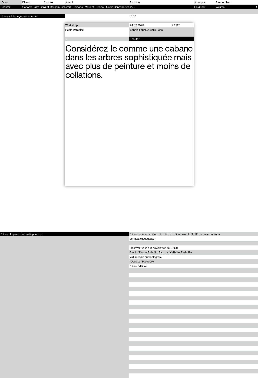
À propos (200, 2)
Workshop (71, 25)
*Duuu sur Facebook (142, 261)
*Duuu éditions (138, 266)
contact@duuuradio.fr (143, 238)
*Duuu (4, 2)
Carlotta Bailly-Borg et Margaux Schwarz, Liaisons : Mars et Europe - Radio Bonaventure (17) (78, 6)
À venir (69, 2)
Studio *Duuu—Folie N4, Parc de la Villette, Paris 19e (161, 252)
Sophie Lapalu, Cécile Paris (146, 29)
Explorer (135, 2)
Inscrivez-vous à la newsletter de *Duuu (154, 247)
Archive (48, 2)
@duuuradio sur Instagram (146, 256)
